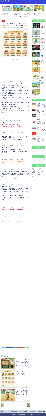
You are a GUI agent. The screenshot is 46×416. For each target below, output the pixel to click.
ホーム (18, 1)
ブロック (10, 221)
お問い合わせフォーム (36, 1)
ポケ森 (14, 221)
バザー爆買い (5, 221)
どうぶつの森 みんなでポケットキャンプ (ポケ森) (5, 1)
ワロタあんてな (35, 179)
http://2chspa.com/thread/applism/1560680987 (17, 216)
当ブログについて (26, 1)
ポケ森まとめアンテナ (36, 174)
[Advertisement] (15, 68)
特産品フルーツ (19, 221)
